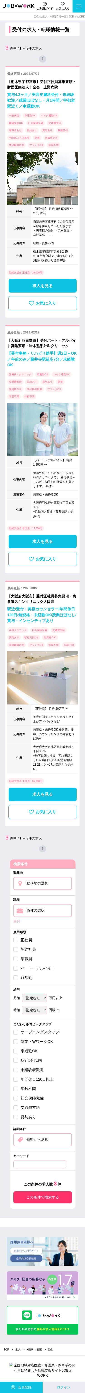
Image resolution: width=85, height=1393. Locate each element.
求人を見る (42, 285)
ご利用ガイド (45, 8)
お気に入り (63, 8)
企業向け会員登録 (26, 1258)
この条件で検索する (42, 1197)
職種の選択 (36, 910)
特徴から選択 (37, 1139)
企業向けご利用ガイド (26, 1250)
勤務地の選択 (37, 883)
